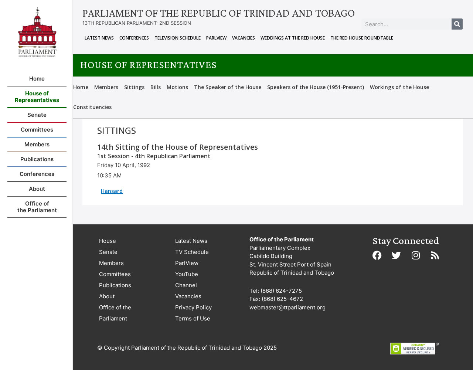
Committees (115, 274)
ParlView (216, 38)
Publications (115, 285)
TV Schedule (192, 251)
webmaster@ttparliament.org (287, 307)
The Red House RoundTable (361, 38)
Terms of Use (192, 318)
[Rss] (435, 255)
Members (106, 87)
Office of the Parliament (115, 313)
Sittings (134, 87)
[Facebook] (377, 255)
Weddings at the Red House (293, 38)
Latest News (99, 38)
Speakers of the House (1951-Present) (315, 87)
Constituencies (92, 107)
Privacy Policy (193, 307)
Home (80, 87)
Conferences (134, 38)
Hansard (112, 190)
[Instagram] (415, 255)
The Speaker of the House (227, 87)
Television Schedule (177, 38)
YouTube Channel (186, 280)
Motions (177, 87)
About (107, 296)
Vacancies (243, 38)
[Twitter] (396, 255)
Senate (108, 251)
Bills (155, 87)
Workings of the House (399, 87)
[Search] (457, 24)
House (107, 240)
